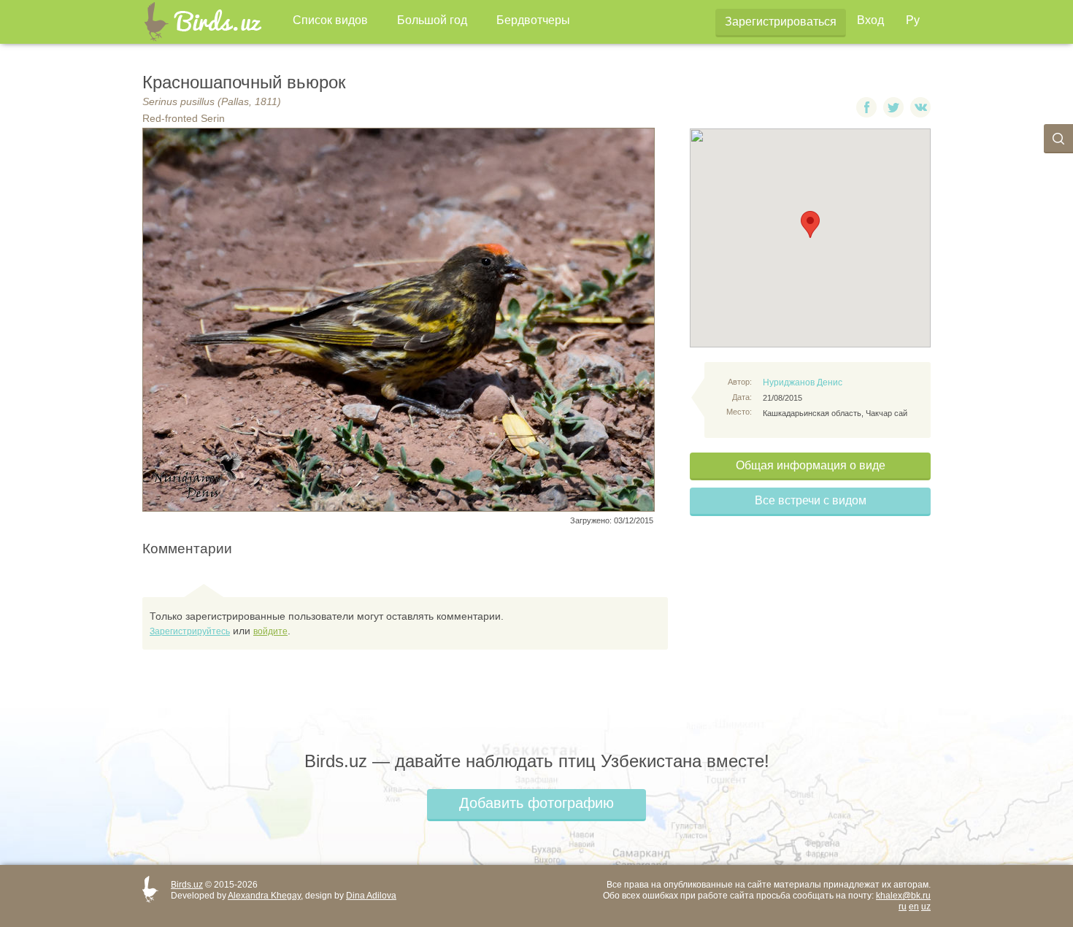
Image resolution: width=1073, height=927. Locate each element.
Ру (913, 20)
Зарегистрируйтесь (190, 631)
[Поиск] (1058, 138)
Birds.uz (187, 885)
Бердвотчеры (533, 20)
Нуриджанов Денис (802, 382)
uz (926, 906)
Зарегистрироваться (781, 21)
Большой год (432, 20)
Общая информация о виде (810, 465)
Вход (870, 20)
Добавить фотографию (536, 803)
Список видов (330, 20)
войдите (270, 631)
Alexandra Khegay (264, 896)
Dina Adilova (371, 896)
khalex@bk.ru (903, 896)
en (914, 906)
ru (903, 906)
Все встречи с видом (810, 500)
